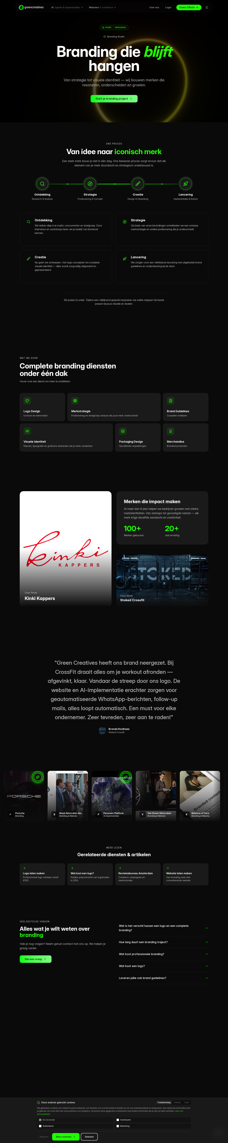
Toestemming (164, 1102)
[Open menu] (207, 7)
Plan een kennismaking (114, 313)
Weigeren (44, 1137)
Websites (101, 7)
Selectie (89, 1136)
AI (65, 7)
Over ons (154, 7)
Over (186, 1102)
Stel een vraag (33, 959)
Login (168, 7)
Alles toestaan (64, 1136)
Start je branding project (112, 98)
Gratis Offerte (187, 7)
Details (177, 1102)
